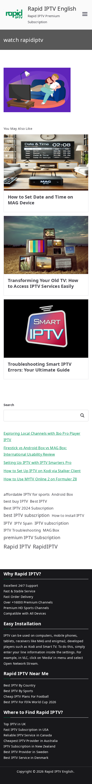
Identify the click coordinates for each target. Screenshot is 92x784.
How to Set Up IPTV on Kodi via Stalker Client (42, 470)
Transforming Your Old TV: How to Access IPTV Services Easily (43, 283)
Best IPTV (38, 501)
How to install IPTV (68, 515)
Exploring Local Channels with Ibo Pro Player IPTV (42, 436)
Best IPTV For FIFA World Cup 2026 (30, 702)
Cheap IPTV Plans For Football (26, 696)
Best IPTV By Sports (18, 691)
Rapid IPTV (17, 546)
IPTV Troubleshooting (22, 530)
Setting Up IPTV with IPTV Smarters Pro (37, 462)
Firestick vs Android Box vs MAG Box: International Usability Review (35, 451)
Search (9, 405)
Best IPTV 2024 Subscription (29, 508)
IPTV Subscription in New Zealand (29, 746)
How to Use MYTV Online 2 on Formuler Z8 (40, 479)
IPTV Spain (23, 523)
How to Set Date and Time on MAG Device (40, 200)
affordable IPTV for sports (27, 494)
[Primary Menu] (84, 14)
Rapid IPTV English (52, 8)
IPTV (8, 523)
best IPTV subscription (27, 515)
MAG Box (51, 530)
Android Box (62, 494)
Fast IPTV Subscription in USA (26, 729)
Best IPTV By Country (19, 685)
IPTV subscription (52, 523)
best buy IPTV (16, 501)
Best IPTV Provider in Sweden (26, 752)
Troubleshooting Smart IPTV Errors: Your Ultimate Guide (39, 367)
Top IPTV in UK (15, 724)
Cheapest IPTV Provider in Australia (31, 741)
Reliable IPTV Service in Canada (28, 735)
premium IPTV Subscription (32, 537)
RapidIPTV (45, 546)
